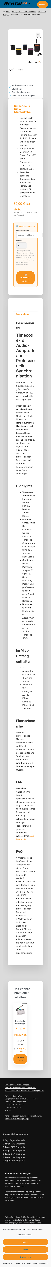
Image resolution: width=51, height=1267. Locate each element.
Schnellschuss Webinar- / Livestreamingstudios (24, 1090)
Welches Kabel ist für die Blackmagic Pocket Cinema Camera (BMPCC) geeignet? (25, 927)
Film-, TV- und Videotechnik (24, 11)
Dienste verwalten (25, 1235)
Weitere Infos (20, 1059)
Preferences (25, 1257)
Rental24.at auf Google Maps (17, 1119)
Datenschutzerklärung (23, 1263)
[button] (38, 35)
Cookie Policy (8, 1263)
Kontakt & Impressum (40, 1263)
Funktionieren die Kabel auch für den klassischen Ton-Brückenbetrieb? (25, 946)
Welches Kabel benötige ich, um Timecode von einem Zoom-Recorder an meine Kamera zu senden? (25, 867)
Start (8, 11)
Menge (19, 241)
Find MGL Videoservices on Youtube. (20, 1088)
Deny (25, 1249)
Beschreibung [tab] (22, 314)
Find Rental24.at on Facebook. (17, 1085)
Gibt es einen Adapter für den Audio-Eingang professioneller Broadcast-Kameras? (24, 907)
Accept (26, 1242)
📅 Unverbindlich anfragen (26, 277)
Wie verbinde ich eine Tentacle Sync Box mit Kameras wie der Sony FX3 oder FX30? (25, 888)
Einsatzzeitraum (22, 230)
